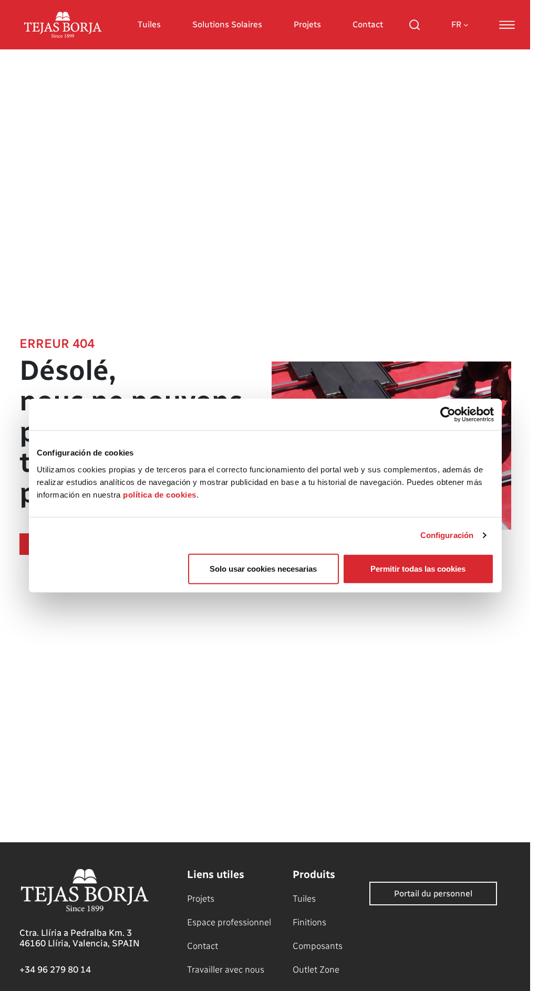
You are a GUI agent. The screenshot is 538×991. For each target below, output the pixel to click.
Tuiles (149, 24)
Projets (307, 24)
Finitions (309, 922)
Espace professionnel (229, 922)
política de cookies (159, 494)
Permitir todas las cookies (417, 568)
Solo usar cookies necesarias (263, 568)
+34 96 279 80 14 (55, 969)
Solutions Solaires (227, 24)
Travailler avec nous (225, 969)
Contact (368, 24)
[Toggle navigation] (507, 25)
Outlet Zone (316, 969)
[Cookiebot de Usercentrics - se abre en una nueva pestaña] (448, 414)
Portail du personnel (433, 894)
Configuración (446, 535)
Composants (318, 946)
